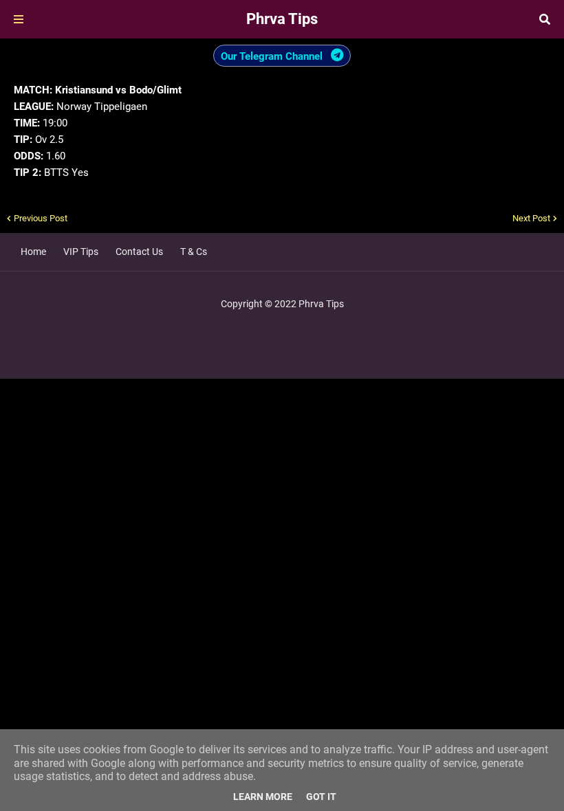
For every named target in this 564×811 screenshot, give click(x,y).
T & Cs (193, 251)
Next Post (531, 218)
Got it (321, 796)
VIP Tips (80, 251)
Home (33, 251)
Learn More (262, 796)
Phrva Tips (282, 18)
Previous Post (40, 218)
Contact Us (139, 251)
